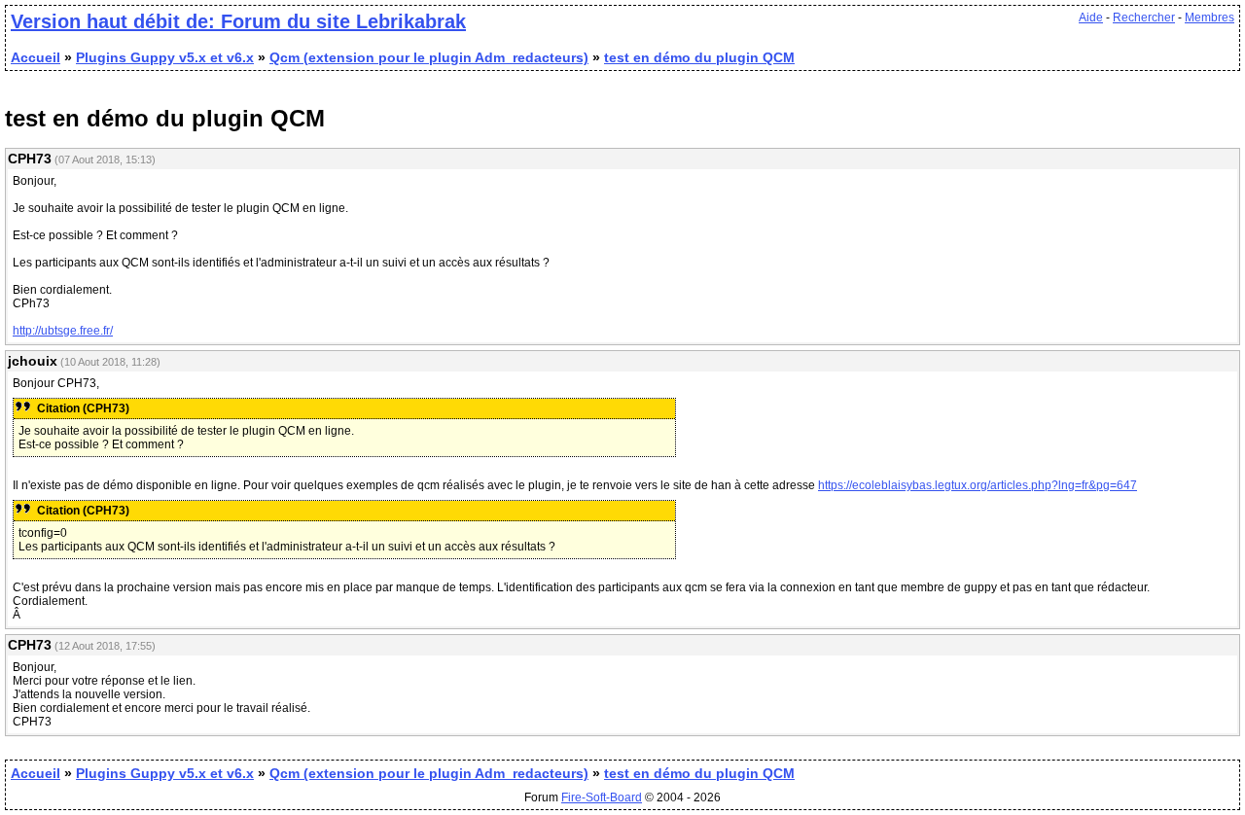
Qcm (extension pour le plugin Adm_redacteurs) (428, 57)
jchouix (32, 361)
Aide (1091, 17)
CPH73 (30, 158)
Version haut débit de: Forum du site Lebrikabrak (238, 21)
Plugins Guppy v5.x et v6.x (165, 57)
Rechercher (1144, 17)
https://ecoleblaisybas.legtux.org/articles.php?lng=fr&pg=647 (977, 485)
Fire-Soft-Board (601, 797)
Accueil (35, 57)
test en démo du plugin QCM (699, 57)
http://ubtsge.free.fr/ (63, 330)
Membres (1209, 17)
